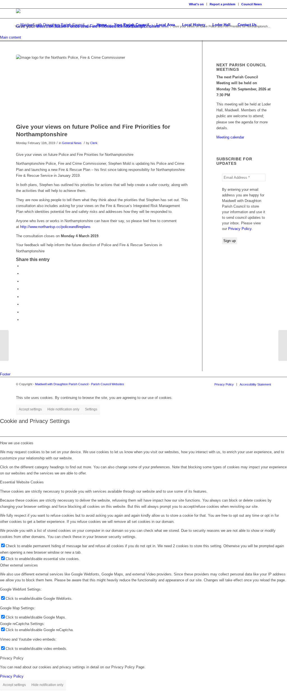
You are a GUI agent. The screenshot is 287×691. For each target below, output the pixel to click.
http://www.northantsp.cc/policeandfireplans (55, 227)
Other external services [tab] (19, 565)
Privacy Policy (239, 229)
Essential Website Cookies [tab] (22, 482)
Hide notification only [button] (63, 409)
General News (72, 143)
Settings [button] (91, 409)
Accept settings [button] (30, 409)
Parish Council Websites (107, 384)
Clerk (94, 143)
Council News (251, 4)
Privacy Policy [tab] (12, 658)
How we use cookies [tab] (16, 443)
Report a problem (222, 4)
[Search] (265, 25)
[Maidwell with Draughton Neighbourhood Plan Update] (4, 345)
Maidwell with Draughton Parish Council (61, 384)
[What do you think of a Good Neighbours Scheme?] (282, 345)
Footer (5, 374)
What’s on (196, 4)
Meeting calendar (230, 137)
